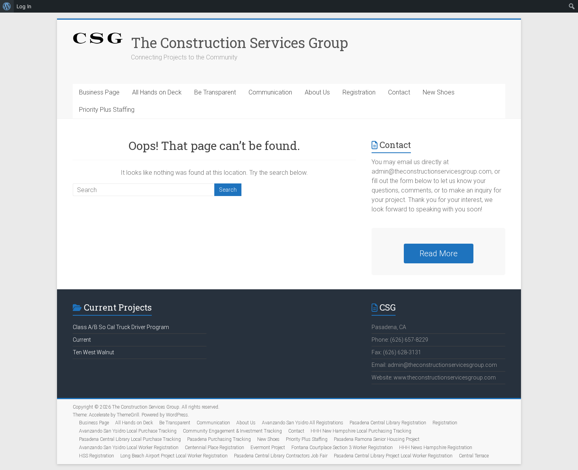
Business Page (99, 92)
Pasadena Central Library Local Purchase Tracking (130, 439)
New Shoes (439, 92)
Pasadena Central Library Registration (388, 423)
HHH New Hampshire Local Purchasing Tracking (361, 431)
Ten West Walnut (93, 352)
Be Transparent (215, 92)
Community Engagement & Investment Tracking (232, 431)
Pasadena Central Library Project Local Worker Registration (393, 456)
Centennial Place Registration (214, 447)
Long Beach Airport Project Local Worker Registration (174, 456)
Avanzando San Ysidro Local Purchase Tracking (128, 431)
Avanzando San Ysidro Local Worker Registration (129, 447)
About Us (317, 92)
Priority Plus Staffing (106, 109)
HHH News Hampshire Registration (435, 447)
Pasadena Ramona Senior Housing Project (377, 439)
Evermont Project (267, 447)
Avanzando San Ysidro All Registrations (302, 423)
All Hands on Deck (157, 92)
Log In (24, 6)
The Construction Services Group (239, 42)
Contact (399, 92)
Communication (270, 92)
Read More (439, 253)
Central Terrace (474, 456)
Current (82, 340)
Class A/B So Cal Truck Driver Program (121, 327)
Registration (359, 92)
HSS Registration (96, 456)
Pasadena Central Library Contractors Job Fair (281, 456)
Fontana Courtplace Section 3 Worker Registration (342, 447)
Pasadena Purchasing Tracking (219, 439)
